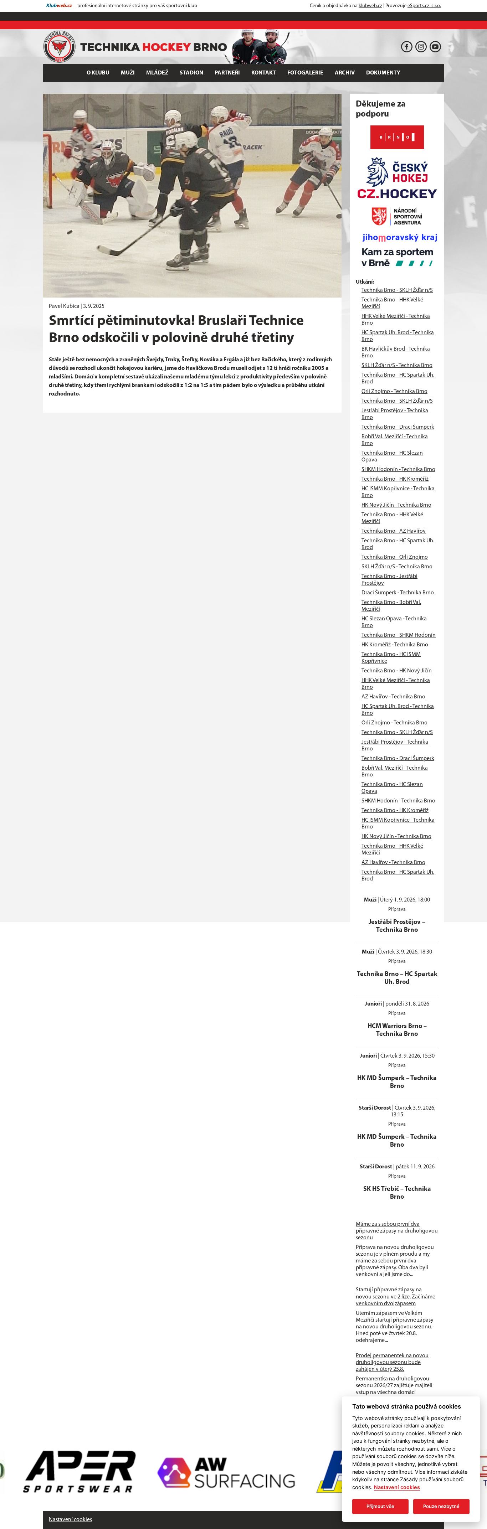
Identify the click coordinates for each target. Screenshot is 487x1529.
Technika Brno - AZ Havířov (394, 531)
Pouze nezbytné (441, 1506)
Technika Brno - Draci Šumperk (398, 427)
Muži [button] (128, 73)
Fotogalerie (305, 73)
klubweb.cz (370, 6)
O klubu (98, 73)
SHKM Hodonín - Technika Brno (398, 469)
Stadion (191, 73)
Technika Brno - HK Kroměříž (395, 479)
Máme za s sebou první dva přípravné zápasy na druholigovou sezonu (397, 1231)
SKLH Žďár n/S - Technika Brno (397, 365)
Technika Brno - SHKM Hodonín (399, 635)
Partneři (227, 73)
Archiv (345, 73)
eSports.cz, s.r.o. (424, 6)
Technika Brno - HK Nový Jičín (397, 671)
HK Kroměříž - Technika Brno (395, 645)
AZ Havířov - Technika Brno (393, 697)
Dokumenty (383, 73)
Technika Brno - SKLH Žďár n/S (397, 290)
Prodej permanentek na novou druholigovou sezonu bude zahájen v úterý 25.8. (392, 1362)
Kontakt (263, 73)
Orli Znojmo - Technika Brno (394, 391)
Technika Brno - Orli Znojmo (395, 557)
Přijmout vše (380, 1506)
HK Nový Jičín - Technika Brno (396, 505)
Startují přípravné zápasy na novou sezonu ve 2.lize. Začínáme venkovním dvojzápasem (395, 1296)
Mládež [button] (157, 73)
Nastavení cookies (70, 1520)
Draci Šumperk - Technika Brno (398, 593)
